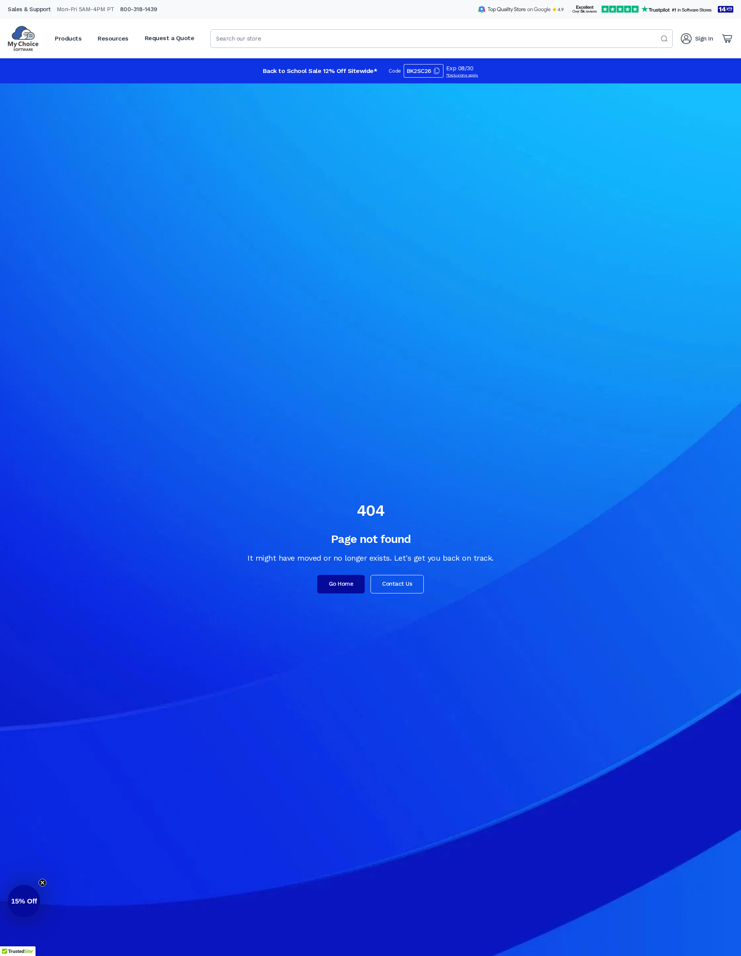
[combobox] (441, 38)
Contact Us (397, 583)
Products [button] (68, 38)
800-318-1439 (138, 9)
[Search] (664, 38)
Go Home (341, 583)
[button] (24, 901)
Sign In (704, 38)
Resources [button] (113, 38)
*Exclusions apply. (462, 75)
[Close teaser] (42, 883)
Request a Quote (170, 38)
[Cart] (727, 38)
